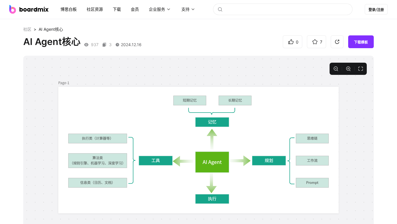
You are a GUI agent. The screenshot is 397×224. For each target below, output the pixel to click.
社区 (27, 29)
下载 (117, 9)
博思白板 (68, 9)
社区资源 (95, 9)
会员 (135, 9)
